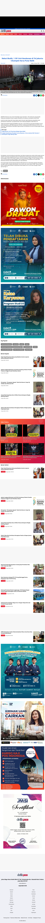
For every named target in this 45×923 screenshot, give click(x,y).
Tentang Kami (6, 917)
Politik (15, 34)
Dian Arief (3, 63)
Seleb (11, 906)
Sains (34, 910)
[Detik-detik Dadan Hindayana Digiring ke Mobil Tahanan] (11, 431)
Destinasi (33, 891)
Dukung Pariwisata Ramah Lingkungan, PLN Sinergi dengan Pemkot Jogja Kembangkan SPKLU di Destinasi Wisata (15, 590)
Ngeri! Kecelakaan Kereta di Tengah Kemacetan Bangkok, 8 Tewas (31, 438)
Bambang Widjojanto (6, 344)
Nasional (2, 34)
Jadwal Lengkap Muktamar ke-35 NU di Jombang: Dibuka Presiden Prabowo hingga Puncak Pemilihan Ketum (16, 370)
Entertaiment (36, 34)
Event (11, 908)
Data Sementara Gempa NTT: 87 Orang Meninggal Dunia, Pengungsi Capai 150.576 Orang (14, 578)
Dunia (11, 34)
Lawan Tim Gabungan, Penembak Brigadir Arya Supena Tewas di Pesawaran (11, 457)
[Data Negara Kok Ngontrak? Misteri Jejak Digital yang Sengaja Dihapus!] (33, 449)
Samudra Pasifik (27, 347)
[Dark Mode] (41, 31)
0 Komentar (4, 95)
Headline (3, 471)
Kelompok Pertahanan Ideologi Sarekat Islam (12, 347)
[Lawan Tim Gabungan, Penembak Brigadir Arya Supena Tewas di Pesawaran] (11, 449)
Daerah (7, 34)
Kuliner (33, 896)
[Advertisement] (22, 8)
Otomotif (8, 55)
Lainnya (33, 904)
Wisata (33, 900)
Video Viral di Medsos (19, 349)
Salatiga (3, 606)
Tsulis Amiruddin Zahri (7, 349)
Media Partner (24, 917)
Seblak (35, 347)
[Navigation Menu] (43, 31)
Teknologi (33, 908)
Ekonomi (25, 34)
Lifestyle (11, 912)
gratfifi (21, 344)
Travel (33, 898)
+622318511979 (22, 886)
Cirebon (3, 635)
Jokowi (27, 344)
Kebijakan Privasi (37, 917)
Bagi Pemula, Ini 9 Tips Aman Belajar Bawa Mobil (13, 131)
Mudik (5, 171)
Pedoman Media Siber (15, 917)
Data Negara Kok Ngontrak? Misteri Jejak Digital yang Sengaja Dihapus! (32, 457)
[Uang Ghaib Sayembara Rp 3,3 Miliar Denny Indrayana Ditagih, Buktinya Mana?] (38, 399)
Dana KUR (15, 344)
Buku (34, 889)
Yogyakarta (3, 593)
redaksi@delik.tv (22, 883)
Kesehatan (34, 893)
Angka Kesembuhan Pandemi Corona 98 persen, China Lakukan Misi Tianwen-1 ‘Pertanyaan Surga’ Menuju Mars (20, 133)
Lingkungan (33, 912)
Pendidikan (33, 906)
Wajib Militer (28, 349)
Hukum (20, 34)
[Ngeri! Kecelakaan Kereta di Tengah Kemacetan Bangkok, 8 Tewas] (33, 431)
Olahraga (30, 34)
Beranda (3, 55)
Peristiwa (3, 580)
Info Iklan (30, 917)
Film (11, 910)
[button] (37, 34)
